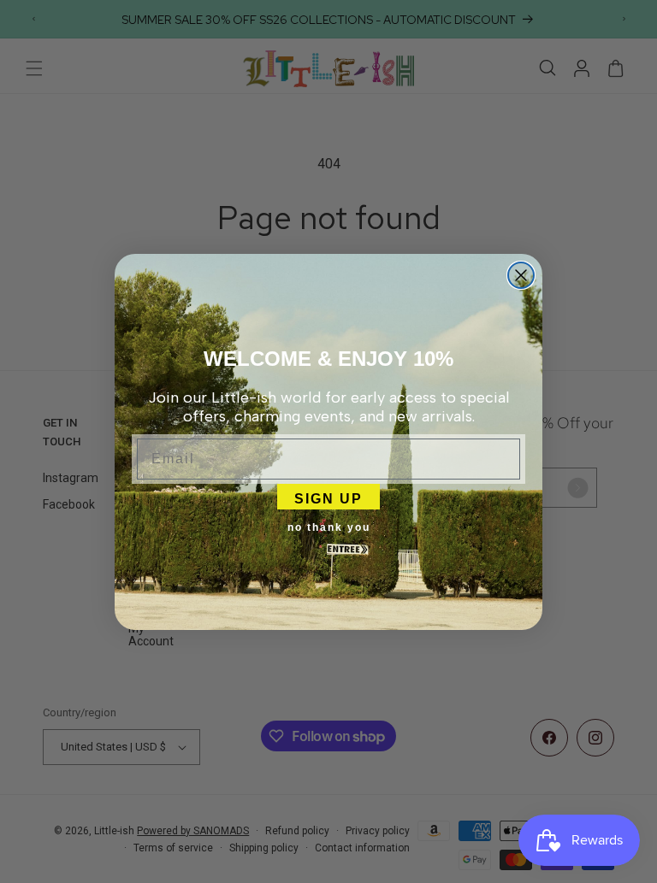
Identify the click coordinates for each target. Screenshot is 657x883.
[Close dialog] (521, 275)
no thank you (328, 527)
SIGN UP (328, 496)
